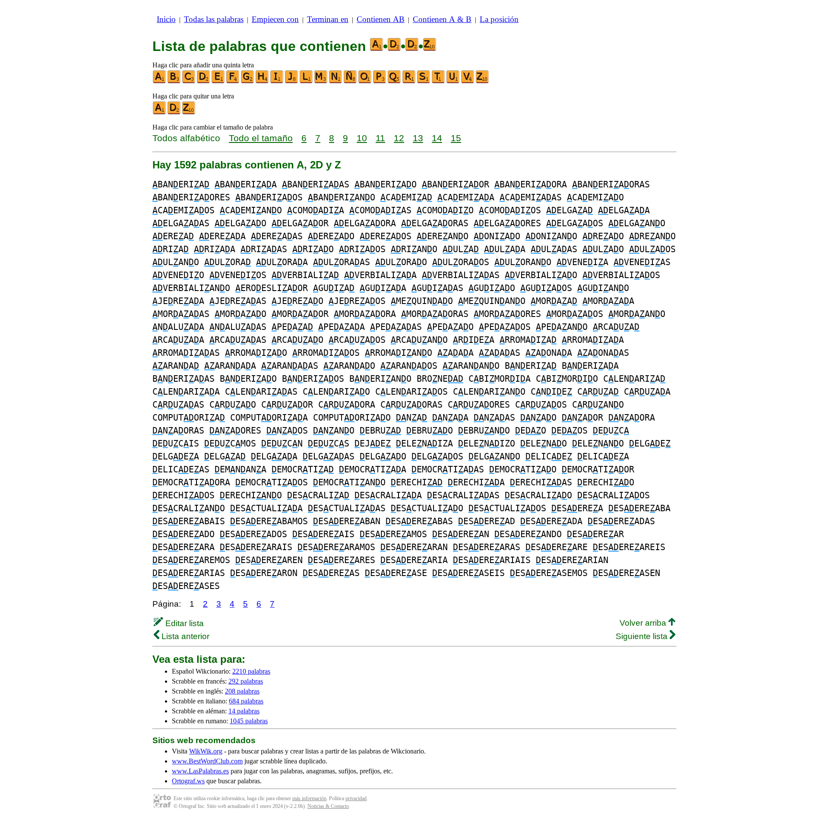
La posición (499, 19)
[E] (218, 81)
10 (362, 138)
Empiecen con (275, 19)
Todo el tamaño (261, 138)
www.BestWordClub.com (207, 761)
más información (309, 798)
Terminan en (327, 19)
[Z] (482, 81)
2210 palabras (251, 671)
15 (456, 138)
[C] (189, 81)
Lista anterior (184, 636)
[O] (365, 81)
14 (437, 138)
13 (418, 138)
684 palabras (246, 701)
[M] (321, 81)
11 (380, 138)
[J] (292, 81)
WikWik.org (205, 751)
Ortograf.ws (188, 781)
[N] (336, 81)
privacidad (356, 798)
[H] (262, 81)
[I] (277, 81)
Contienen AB (381, 19)
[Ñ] (350, 81)
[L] (306, 81)
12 (399, 138)
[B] (174, 81)
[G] (247, 81)
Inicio (166, 19)
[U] (453, 81)
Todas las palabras (214, 19)
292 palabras (245, 681)
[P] (380, 81)
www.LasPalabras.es (200, 771)
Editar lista (183, 623)
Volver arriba (644, 622)
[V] (468, 81)
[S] (424, 81)
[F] (233, 81)
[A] (159, 81)
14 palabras (243, 711)
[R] (409, 81)
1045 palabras (249, 721)
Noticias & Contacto (328, 806)
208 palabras (242, 691)
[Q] (394, 81)
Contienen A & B (442, 19)
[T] (438, 81)
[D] (203, 81)
